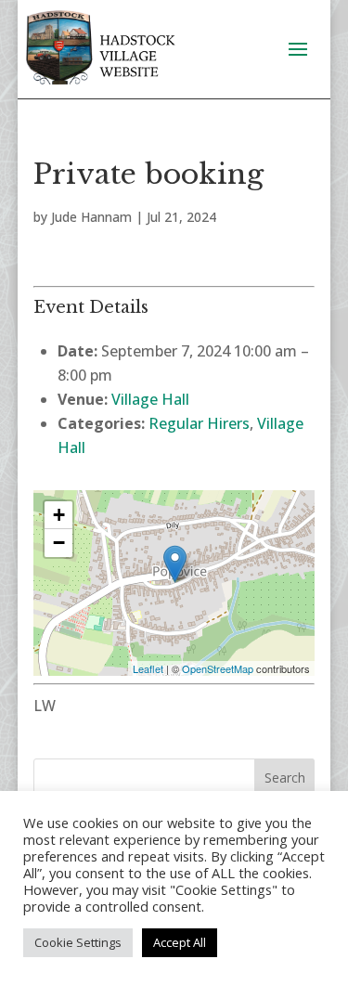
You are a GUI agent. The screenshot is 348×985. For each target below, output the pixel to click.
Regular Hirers (199, 423)
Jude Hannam (91, 217)
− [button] (59, 542)
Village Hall (150, 399)
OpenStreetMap (217, 668)
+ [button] (59, 514)
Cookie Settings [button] (78, 942)
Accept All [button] (179, 942)
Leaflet (148, 668)
